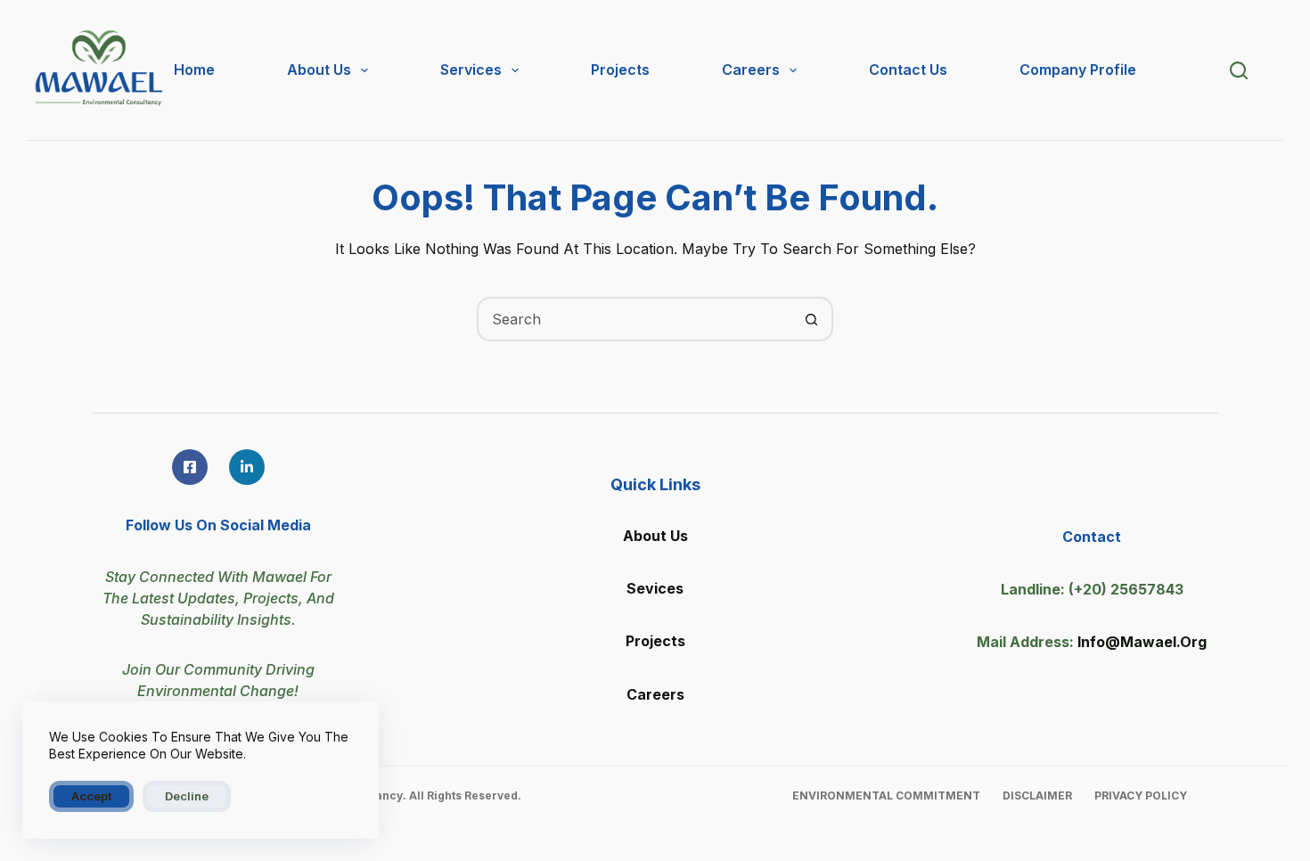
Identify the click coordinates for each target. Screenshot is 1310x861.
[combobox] (634, 319)
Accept (91, 796)
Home (194, 69)
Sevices (655, 588)
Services (471, 69)
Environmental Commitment (886, 795)
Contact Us (908, 69)
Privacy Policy (1140, 795)
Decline (187, 796)
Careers (751, 69)
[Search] (1239, 70)
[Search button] (810, 319)
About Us (319, 69)
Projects (620, 69)
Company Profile (1077, 69)
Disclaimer (1037, 795)
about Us (655, 536)
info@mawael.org (1142, 642)
